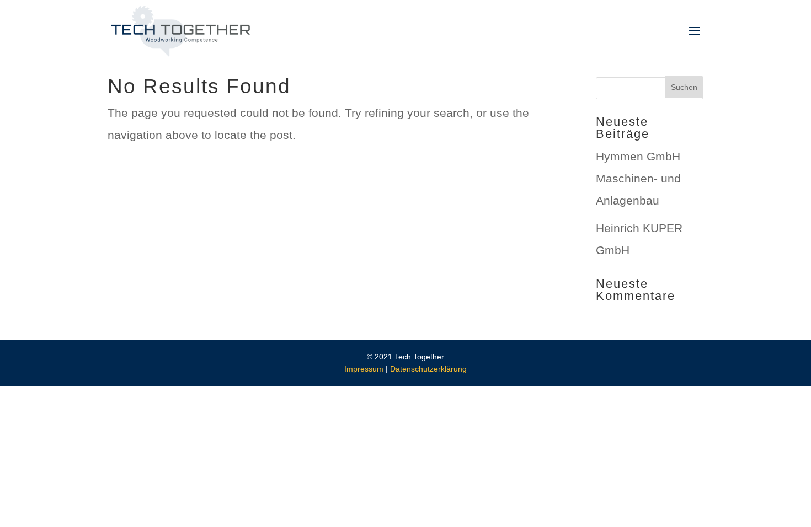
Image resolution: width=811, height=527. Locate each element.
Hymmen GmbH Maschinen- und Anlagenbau (638, 178)
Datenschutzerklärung (428, 368)
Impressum (363, 368)
